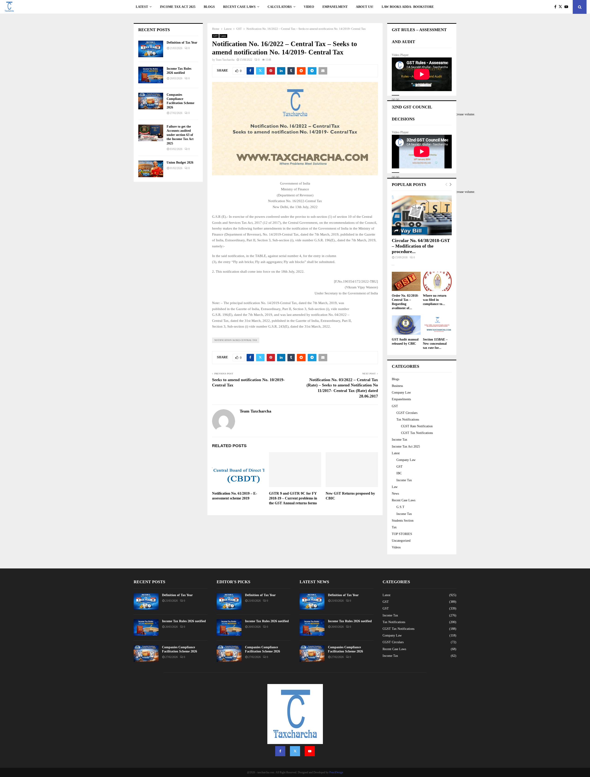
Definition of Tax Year (182, 42)
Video (309, 7)
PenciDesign (336, 772)
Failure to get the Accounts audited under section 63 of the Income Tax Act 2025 (180, 135)
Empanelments (401, 399)
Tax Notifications (407, 419)
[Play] (395, 95)
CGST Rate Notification (417, 426)
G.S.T (400, 507)
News (395, 493)
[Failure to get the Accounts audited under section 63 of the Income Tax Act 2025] (150, 133)
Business (397, 386)
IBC (399, 473)
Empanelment (335, 7)
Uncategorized (401, 540)
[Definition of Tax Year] (150, 49)
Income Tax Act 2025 (177, 7)
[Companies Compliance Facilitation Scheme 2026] (150, 101)
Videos (396, 547)
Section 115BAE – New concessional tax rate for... (435, 344)
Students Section (402, 520)
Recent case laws (239, 7)
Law (395, 487)
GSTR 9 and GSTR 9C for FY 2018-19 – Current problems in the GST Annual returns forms (293, 498)
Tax (394, 527)
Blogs (209, 7)
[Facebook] (556, 7)
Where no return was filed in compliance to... (434, 300)
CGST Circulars (406, 413)
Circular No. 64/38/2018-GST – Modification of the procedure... (421, 246)
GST (215, 36)
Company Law (401, 392)
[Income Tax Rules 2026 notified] (150, 75)
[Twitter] (561, 7)
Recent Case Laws (403, 500)
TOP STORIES (402, 534)
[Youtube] (567, 7)
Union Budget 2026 (180, 162)
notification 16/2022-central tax (235, 340)
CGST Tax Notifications (417, 433)
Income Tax (399, 439)
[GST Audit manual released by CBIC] (406, 325)
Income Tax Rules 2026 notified (184, 621)
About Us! (364, 7)
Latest (142, 7)
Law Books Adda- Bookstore (408, 7)
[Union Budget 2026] (150, 169)
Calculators (280, 7)
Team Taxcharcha (225, 59)
